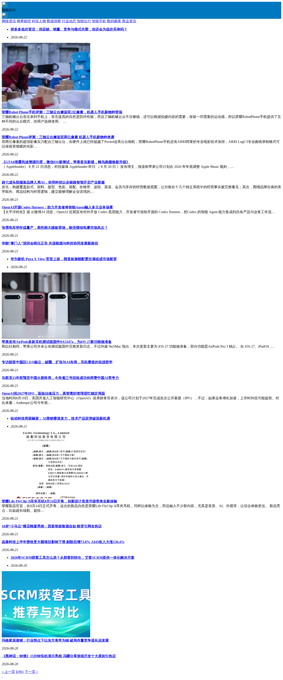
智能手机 (99, 21)
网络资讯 (9, 21)
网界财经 (24, 21)
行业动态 (69, 21)
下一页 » (31, 672)
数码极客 (114, 21)
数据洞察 (54, 21)
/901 (20, 672)
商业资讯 (129, 21)
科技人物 (39, 21)
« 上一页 (8, 672)
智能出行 (84, 21)
